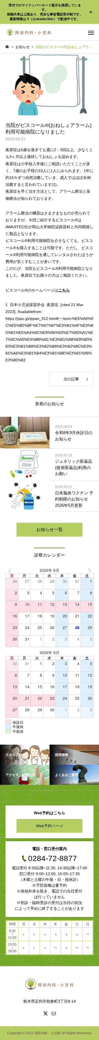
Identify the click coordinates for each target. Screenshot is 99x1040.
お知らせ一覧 (49, 529)
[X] (45, 1013)
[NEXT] (88, 570)
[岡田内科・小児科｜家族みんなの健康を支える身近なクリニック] (29, 32)
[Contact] (53, 1013)
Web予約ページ (49, 826)
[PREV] (11, 570)
